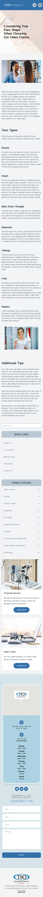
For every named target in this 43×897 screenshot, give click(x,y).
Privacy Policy (27, 888)
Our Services (9, 450)
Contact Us (8, 471)
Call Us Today (21, 740)
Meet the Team (9, 457)
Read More (21, 610)
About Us (7, 443)
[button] (1, 5)
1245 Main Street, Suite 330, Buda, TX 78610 (21, 727)
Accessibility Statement (13, 888)
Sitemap (35, 888)
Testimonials (8, 464)
